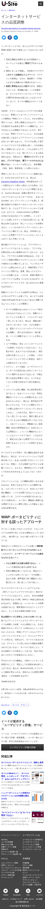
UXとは (4, 858)
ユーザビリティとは (31, 835)
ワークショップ (7, 877)
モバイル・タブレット (20, 705)
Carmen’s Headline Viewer (13, 181)
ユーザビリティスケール (32, 849)
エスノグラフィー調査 (9, 863)
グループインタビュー (31, 882)
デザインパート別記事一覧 (11, 854)
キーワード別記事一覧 (9, 852)
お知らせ (5, 899)
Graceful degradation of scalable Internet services (20, 28)
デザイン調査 (28, 865)
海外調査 (26, 868)
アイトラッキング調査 (31, 844)
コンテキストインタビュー (11, 868)
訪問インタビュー (8, 865)
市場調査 (26, 858)
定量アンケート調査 (8, 847)
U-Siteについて (16, 899)
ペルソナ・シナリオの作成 (11, 870)
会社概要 (39, 899)
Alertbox (4, 840)
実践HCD (4, 849)
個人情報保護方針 (22, 902)
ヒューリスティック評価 (32, 847)
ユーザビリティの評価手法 (33, 840)
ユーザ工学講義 (7, 842)
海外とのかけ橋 (7, 844)
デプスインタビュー (30, 880)
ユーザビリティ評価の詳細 (23, 747)
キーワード (5, 705)
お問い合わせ (29, 899)
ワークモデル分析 (8, 872)
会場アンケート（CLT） (32, 877)
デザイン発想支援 (8, 875)
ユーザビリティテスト (31, 842)
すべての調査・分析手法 (32, 885)
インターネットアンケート (33, 875)
